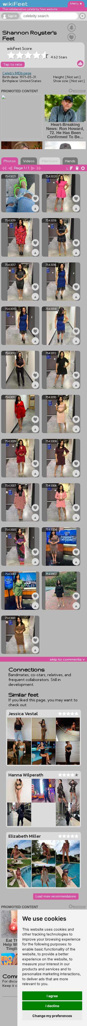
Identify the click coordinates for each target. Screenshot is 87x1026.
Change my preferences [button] (52, 1016)
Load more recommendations (56, 896)
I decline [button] (52, 1006)
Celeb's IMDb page (16, 73)
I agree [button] (52, 996)
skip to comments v (67, 659)
